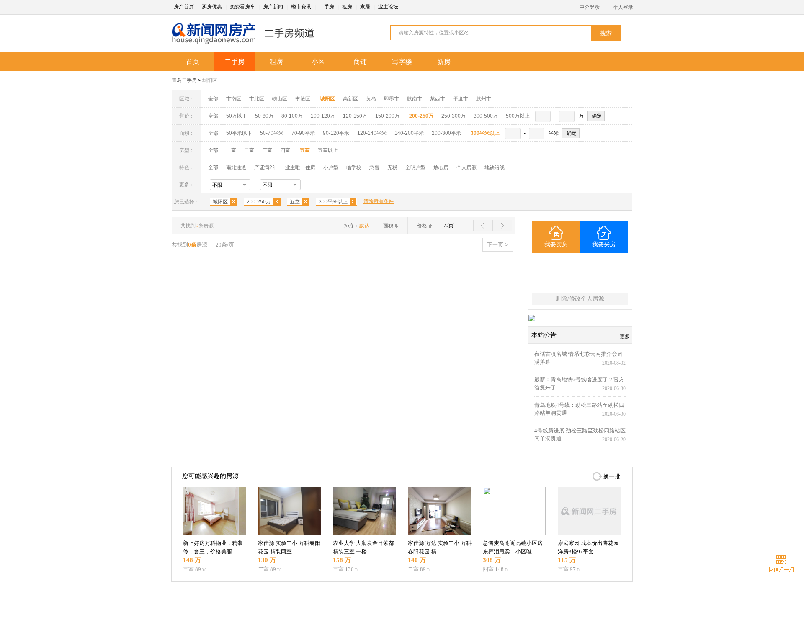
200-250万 (259, 202)
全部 (213, 99)
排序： (356, 226)
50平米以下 (239, 133)
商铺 (360, 61)
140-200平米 (409, 133)
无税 (392, 167)
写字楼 (402, 61)
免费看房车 (242, 7)
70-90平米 (303, 133)
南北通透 (236, 167)
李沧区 (302, 99)
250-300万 (453, 116)
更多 (625, 336)
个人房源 (466, 167)
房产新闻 (273, 7)
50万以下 (236, 116)
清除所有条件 (378, 201)
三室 (267, 150)
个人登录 (623, 7)
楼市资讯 (301, 7)
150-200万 (387, 116)
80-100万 (292, 116)
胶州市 (483, 99)
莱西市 (437, 99)
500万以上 (518, 116)
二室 (249, 150)
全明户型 (415, 167)
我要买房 (604, 244)
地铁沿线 (494, 167)
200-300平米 (446, 133)
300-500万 (486, 116)
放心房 (440, 167)
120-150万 (355, 116)
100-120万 (323, 116)
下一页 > (497, 245)
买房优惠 (212, 7)
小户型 (330, 167)
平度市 (460, 99)
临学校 (353, 167)
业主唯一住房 (300, 167)
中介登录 (590, 7)
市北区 (256, 99)
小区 (318, 61)
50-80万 (264, 116)
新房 (444, 61)
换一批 (612, 476)
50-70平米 (271, 133)
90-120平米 (336, 133)
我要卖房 (556, 244)
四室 (285, 150)
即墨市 (391, 99)
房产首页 (184, 7)
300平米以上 (333, 202)
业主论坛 (388, 7)
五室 (295, 202)
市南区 (233, 99)
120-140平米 (372, 133)
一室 (231, 150)
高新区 (350, 99)
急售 (374, 167)
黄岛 (371, 99)
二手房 (326, 7)
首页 (192, 61)
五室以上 (328, 150)
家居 (365, 7)
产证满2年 (265, 167)
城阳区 (209, 80)
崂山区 (279, 99)
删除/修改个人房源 (580, 299)
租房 (347, 7)
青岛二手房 (184, 80)
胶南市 (414, 99)
